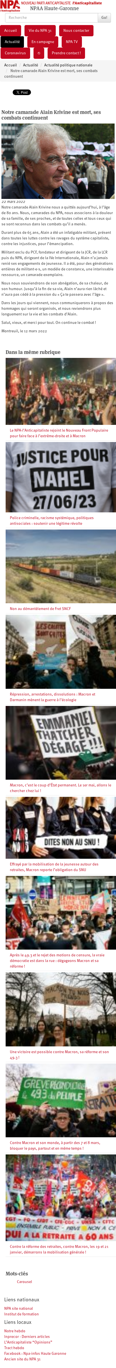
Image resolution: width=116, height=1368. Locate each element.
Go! (104, 18)
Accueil (10, 31)
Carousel (24, 1282)
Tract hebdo (14, 1348)
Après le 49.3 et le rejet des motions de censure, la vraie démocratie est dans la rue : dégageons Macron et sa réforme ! (57, 960)
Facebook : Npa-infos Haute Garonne (35, 1354)
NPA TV (72, 42)
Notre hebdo (14, 1331)
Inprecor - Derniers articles (27, 1337)
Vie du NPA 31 (40, 31)
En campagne (43, 42)
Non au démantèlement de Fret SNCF (40, 609)
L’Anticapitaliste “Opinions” (28, 1342)
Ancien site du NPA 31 (22, 1359)
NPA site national (18, 1309)
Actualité (12, 42)
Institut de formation (21, 1314)
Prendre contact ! (66, 53)
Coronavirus (15, 53)
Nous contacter (76, 31)
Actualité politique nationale (68, 65)
